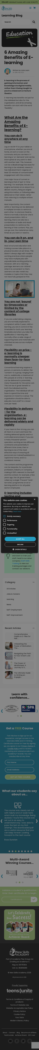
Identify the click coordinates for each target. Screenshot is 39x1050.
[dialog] (19, 525)
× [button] (34, 499)
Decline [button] (20, 544)
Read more (17, 511)
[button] (20, 549)
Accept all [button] (20, 539)
